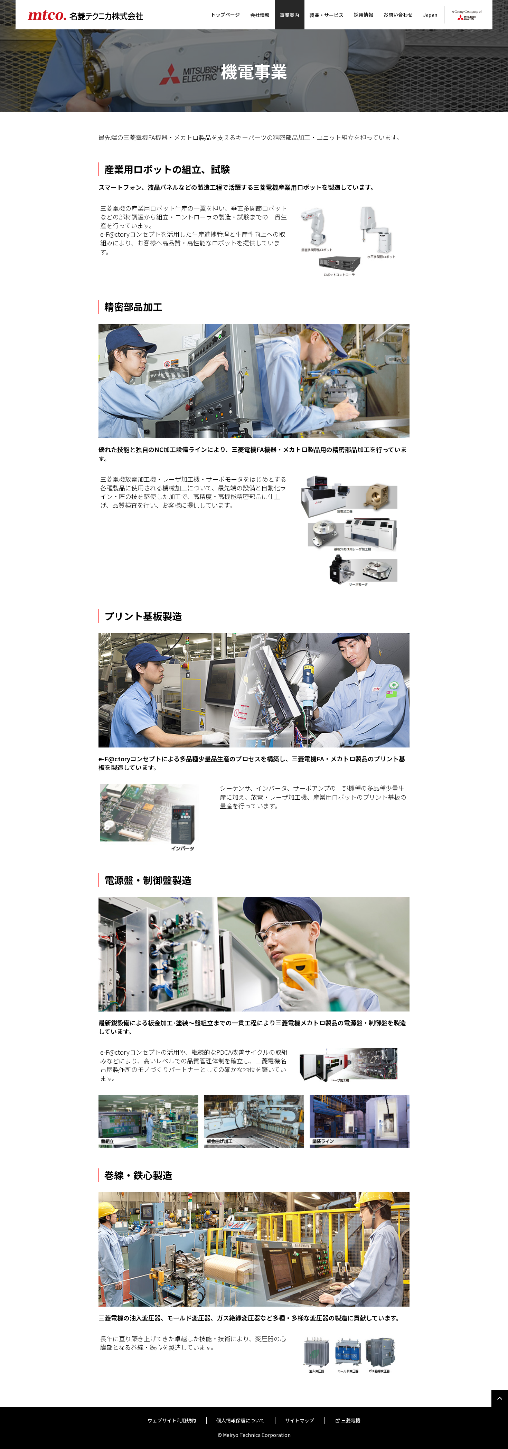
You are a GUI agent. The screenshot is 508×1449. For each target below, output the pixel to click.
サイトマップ (299, 1420)
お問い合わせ (398, 14)
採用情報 (363, 14)
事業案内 (289, 14)
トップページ (225, 14)
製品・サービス (327, 14)
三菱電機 (350, 1420)
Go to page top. (499, 1398)
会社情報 (260, 14)
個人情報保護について (240, 1420)
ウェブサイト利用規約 (172, 1420)
